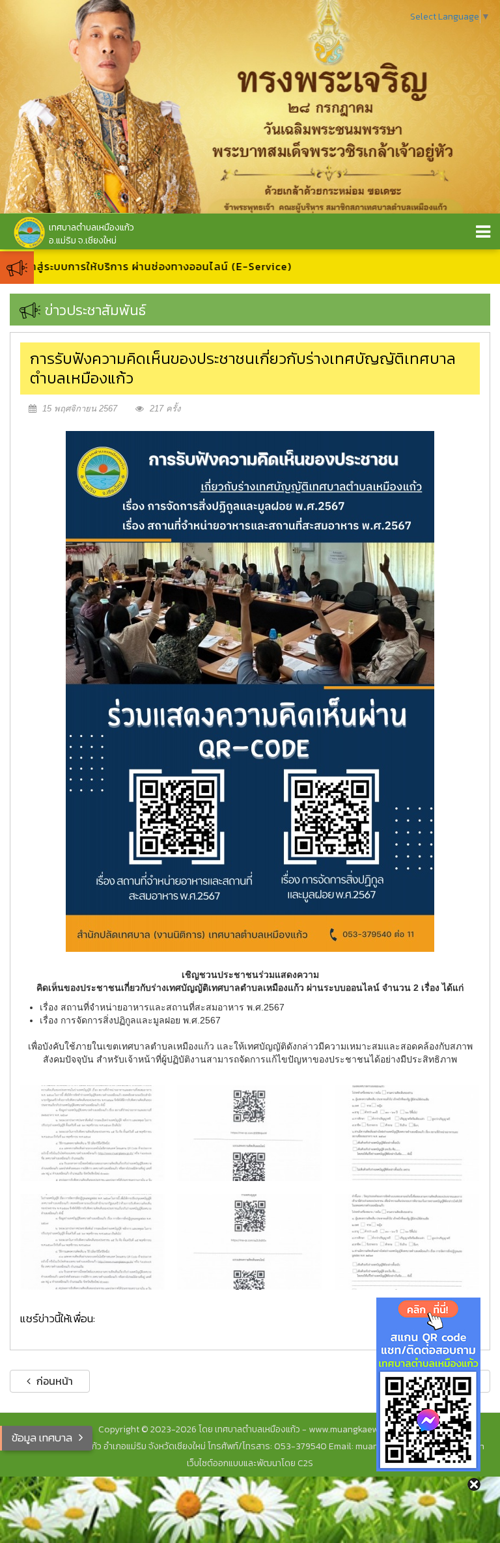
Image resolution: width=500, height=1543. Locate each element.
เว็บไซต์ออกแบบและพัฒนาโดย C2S (250, 1463)
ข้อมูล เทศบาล (42, 1437)
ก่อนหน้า (53, 1381)
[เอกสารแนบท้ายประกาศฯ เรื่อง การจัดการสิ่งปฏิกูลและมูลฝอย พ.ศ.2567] (249, 1242)
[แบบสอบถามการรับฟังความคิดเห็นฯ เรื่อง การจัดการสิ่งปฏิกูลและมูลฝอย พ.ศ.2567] (407, 1242)
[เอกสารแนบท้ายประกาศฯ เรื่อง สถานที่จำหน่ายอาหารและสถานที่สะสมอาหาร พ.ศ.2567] (249, 1133)
